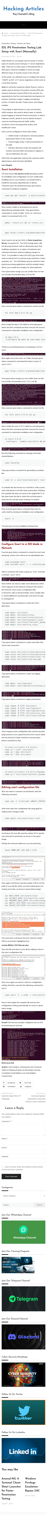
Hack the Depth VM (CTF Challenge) (11, 1097)
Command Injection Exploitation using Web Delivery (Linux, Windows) (35, 1099)
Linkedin (28, 1086)
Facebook (11, 1083)
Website (5, 1156)
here (10, 1076)
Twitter (27, 1083)
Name (5, 1139)
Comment (6, 1121)
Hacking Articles (23, 9)
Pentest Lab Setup (23, 43)
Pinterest (12, 1086)
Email (4, 1148)
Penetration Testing (9, 43)
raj (20, 56)
